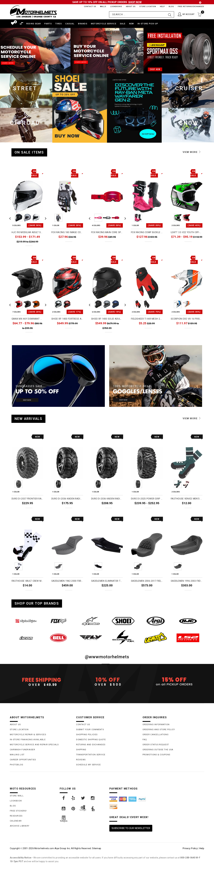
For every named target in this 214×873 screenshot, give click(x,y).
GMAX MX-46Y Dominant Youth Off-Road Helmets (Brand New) (27, 319)
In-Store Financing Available (28, 739)
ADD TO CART (35, 511)
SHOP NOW (135, 2)
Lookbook (16, 801)
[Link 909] (73, 798)
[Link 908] (64, 798)
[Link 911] (93, 798)
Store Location (147, 6)
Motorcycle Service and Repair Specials (34, 744)
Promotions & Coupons (156, 754)
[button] (186, 14)
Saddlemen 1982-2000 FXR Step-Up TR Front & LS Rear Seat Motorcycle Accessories (67, 581)
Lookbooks (115, 6)
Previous (10, 218)
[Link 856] (123, 637)
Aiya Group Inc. (63, 848)
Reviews (81, 759)
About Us (130, 6)
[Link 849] (91, 621)
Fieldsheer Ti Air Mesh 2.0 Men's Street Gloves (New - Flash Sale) (147, 319)
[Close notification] (200, 2)
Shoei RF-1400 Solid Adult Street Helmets (107, 319)
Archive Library (19, 826)
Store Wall (17, 796)
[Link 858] (188, 637)
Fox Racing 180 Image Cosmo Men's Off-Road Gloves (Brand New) (67, 232)
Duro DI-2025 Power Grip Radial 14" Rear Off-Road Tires (147, 498)
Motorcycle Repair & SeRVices (28, 734)
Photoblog (16, 764)
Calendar (16, 821)
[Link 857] (155, 637)
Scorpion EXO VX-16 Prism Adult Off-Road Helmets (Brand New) (186, 319)
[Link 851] (155, 621)
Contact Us (88, 6)
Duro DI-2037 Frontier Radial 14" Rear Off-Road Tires (27, 498)
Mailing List (17, 754)
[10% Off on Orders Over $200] (107, 681)
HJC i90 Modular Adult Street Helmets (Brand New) (27, 232)
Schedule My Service (88, 764)
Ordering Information (156, 724)
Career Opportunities (23, 759)
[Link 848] (58, 621)
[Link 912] (64, 809)
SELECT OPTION (34, 249)
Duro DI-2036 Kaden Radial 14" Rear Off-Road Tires (107, 498)
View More (190, 152)
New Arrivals (28, 419)
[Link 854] (58, 637)
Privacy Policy (190, 848)
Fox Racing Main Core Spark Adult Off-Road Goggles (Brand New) (107, 232)
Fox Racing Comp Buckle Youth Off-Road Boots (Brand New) (147, 232)
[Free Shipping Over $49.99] (40, 681)
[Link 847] (26, 621)
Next (45, 218)
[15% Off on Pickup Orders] (173, 681)
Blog (171, 6)
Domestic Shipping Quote (91, 739)
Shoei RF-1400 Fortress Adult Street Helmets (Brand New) (67, 319)
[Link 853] (26, 637)
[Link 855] (91, 637)
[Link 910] (83, 798)
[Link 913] (73, 809)
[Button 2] (169, 14)
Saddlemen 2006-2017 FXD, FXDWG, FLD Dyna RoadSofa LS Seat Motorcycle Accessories (147, 581)
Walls (102, 6)
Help (162, 6)
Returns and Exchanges (90, 744)
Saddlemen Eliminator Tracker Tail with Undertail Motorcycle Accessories (107, 581)
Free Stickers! (18, 811)
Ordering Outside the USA (158, 749)
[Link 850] (123, 621)
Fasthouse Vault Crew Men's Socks (27, 581)
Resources (16, 816)
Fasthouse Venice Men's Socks (186, 498)
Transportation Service (90, 754)
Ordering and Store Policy (159, 729)
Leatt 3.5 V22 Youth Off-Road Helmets (186, 232)
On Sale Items (29, 152)
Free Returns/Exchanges (191, 6)
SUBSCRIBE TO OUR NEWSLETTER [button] (131, 828)
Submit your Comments (90, 729)
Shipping (81, 749)
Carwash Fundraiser (22, 749)
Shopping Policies (86, 734)
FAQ (145, 739)
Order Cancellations (155, 734)
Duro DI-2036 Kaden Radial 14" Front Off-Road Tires (67, 498)
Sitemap (96, 848)
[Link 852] (188, 621)
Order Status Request (156, 744)
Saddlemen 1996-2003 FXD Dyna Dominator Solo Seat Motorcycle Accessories (186, 581)
